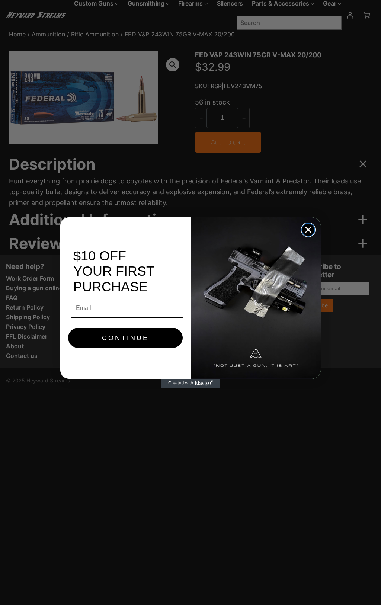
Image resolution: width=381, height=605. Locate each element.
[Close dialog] (308, 229)
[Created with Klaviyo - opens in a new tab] (190, 383)
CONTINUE (125, 338)
